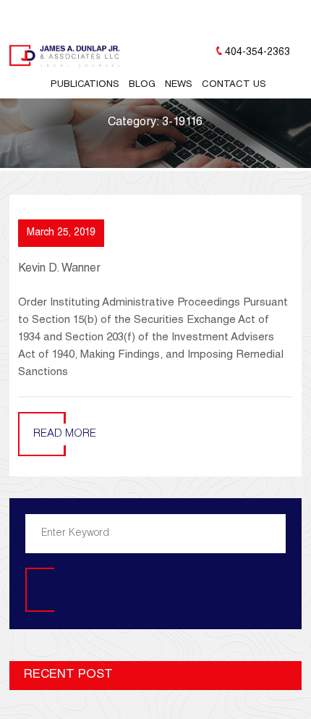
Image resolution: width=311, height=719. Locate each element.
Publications (85, 85)
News (178, 85)
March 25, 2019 (61, 233)
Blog (142, 85)
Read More (64, 434)
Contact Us (234, 85)
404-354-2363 (257, 53)
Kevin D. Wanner (59, 269)
